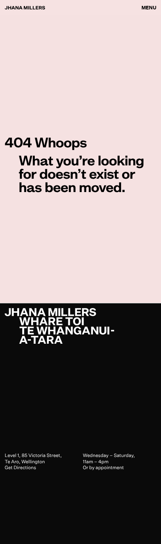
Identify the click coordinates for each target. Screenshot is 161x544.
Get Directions (20, 467)
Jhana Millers (25, 8)
